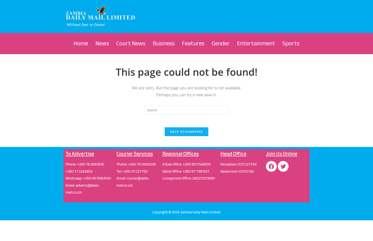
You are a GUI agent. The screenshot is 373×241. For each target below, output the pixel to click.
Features (193, 43)
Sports (290, 43)
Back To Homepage (186, 132)
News (102, 43)
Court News (130, 43)
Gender (221, 43)
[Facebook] (271, 166)
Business (164, 43)
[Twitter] (283, 166)
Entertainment (256, 43)
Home (81, 43)
